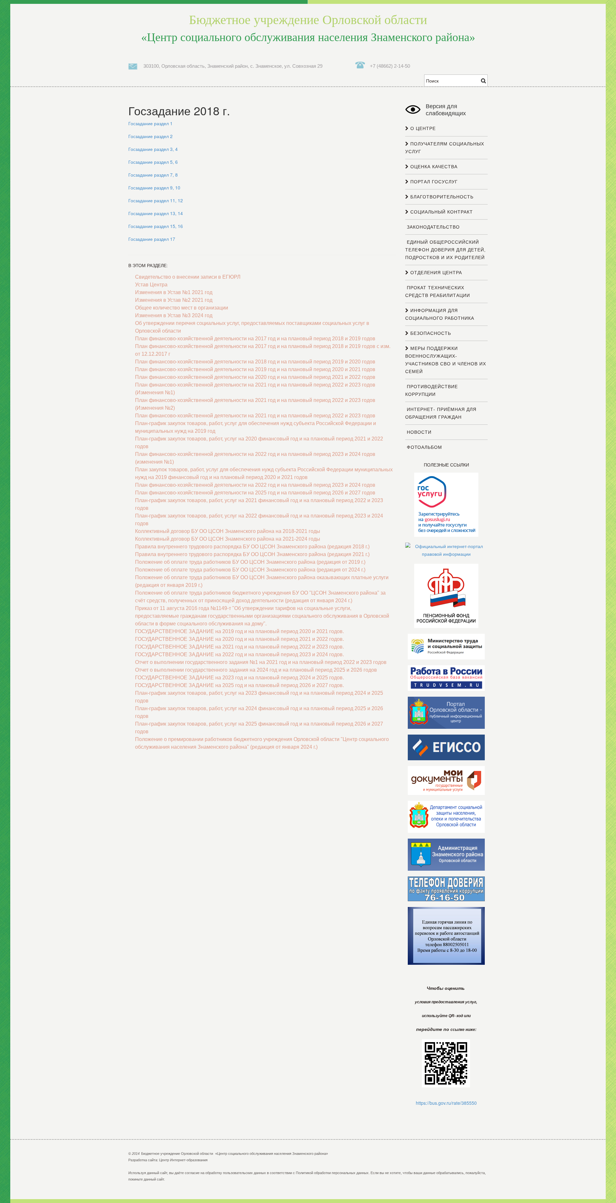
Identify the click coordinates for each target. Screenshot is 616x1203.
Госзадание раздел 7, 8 (153, 174)
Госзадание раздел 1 (150, 123)
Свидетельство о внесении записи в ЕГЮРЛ (188, 277)
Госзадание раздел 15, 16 (155, 226)
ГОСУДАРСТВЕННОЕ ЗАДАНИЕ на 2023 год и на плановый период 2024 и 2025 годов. (239, 677)
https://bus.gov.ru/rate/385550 (446, 1103)
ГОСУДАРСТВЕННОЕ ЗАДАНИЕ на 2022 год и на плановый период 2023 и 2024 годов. (239, 654)
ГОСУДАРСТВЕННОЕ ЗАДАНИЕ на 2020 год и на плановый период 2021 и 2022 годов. (239, 639)
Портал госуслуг (433, 181)
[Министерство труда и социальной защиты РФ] (446, 646)
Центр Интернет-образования (183, 1160)
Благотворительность (441, 196)
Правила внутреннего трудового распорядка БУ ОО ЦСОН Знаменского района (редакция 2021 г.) (252, 554)
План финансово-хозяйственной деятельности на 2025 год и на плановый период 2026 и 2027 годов (255, 492)
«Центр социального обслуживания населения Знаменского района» (308, 28)
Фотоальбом (423, 447)
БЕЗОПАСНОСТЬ (430, 333)
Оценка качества (433, 166)
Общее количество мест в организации (181, 307)
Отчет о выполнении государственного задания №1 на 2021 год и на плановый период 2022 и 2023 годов (261, 662)
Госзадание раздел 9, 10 (154, 187)
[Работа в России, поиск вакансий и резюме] (446, 677)
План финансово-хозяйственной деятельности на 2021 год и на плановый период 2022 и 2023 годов (255, 415)
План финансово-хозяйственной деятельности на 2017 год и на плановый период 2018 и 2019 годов (255, 338)
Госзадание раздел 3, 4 (153, 149)
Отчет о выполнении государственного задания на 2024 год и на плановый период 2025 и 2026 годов (256, 670)
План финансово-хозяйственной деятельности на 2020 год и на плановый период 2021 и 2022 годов (255, 377)
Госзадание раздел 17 (151, 239)
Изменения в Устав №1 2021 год (173, 292)
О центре (422, 128)
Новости (418, 432)
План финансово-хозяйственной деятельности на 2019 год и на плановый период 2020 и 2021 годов (255, 369)
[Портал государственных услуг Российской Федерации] (446, 504)
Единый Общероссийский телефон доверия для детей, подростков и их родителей (445, 250)
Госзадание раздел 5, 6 (153, 162)
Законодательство (432, 227)
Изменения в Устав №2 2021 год (173, 300)
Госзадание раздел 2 (150, 136)
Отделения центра (435, 272)
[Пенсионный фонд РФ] (446, 595)
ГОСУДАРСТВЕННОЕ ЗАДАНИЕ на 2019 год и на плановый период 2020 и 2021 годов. (239, 631)
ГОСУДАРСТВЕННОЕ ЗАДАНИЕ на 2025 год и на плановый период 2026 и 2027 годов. (239, 685)
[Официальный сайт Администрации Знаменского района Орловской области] (446, 854)
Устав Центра (151, 284)
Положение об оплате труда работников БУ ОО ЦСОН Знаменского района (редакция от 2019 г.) (250, 562)
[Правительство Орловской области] (446, 712)
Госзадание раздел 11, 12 (155, 200)
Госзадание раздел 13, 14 (155, 213)
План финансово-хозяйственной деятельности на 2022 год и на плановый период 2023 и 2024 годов (255, 485)
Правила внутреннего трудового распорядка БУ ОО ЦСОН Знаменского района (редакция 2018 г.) (252, 546)
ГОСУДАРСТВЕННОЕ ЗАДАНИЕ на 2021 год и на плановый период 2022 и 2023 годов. (239, 646)
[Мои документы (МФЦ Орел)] (446, 780)
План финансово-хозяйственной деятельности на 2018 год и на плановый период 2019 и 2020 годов (255, 361)
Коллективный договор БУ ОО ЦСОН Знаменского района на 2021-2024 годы (227, 539)
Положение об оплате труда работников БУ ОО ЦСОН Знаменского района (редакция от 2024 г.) (250, 569)
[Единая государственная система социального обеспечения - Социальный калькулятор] (446, 747)
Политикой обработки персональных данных (332, 1173)
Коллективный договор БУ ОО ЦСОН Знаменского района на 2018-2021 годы (227, 531)
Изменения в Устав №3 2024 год (173, 315)
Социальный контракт (441, 211)
